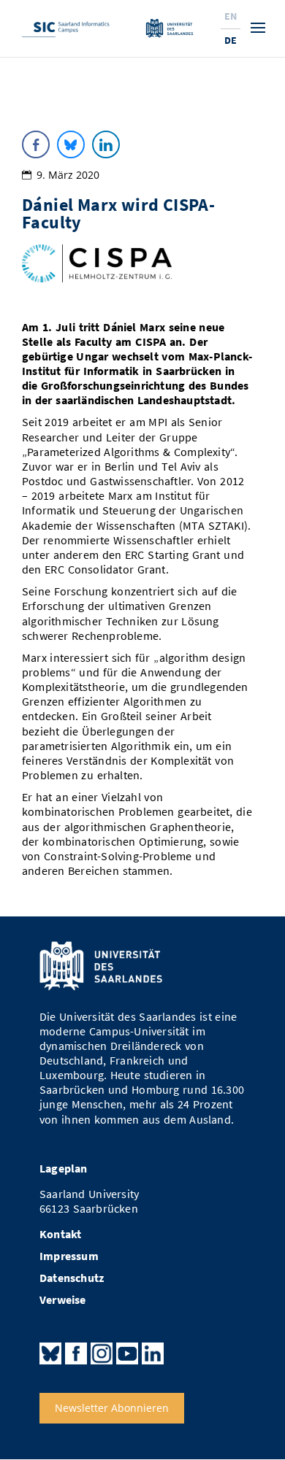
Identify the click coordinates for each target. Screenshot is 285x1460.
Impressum (69, 1256)
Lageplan (63, 1168)
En (230, 16)
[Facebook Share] (36, 144)
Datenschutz (71, 1278)
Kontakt (60, 1234)
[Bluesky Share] (71, 144)
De (230, 40)
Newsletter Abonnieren (112, 1408)
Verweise (62, 1300)
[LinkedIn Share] (106, 144)
